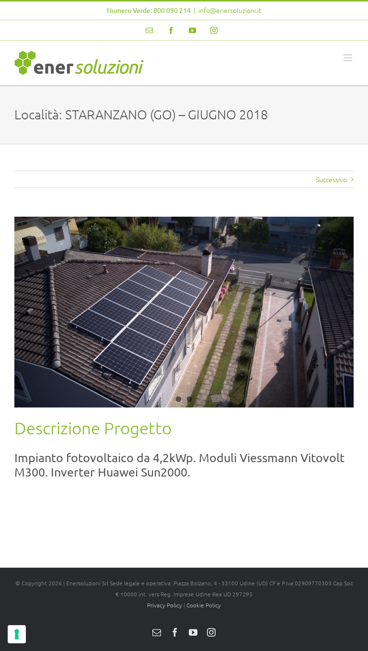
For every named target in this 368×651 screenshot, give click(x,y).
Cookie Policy (203, 605)
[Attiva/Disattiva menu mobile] (349, 58)
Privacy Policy (164, 605)
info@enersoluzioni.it (229, 10)
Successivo (331, 179)
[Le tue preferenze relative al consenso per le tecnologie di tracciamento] (17, 634)
